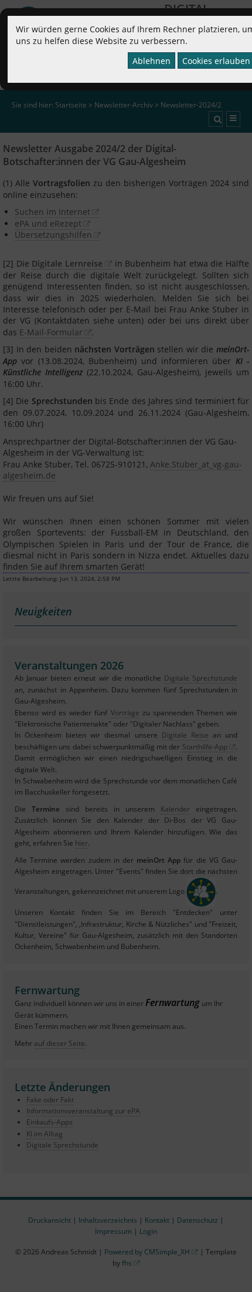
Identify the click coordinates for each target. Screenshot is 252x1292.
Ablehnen (151, 60)
